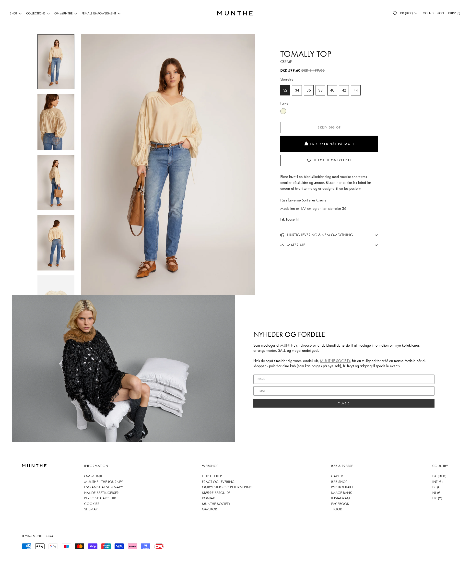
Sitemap (90, 509)
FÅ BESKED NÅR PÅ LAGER (332, 144)
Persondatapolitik (100, 498)
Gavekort (210, 509)
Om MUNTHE (94, 476)
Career (337, 476)
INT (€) (437, 481)
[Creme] (283, 111)
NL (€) (436, 492)
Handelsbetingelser (101, 492)
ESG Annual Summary (103, 487)
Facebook (340, 503)
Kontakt (209, 498)
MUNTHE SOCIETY (335, 360)
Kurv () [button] (454, 13)
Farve (284, 103)
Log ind (428, 13)
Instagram (340, 498)
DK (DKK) (439, 476)
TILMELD (344, 403)
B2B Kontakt (342, 487)
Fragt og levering (218, 481)
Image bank (341, 492)
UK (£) (437, 498)
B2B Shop (339, 481)
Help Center (212, 476)
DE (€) (436, 487)
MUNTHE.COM (43, 536)
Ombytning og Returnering (227, 487)
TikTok (336, 509)
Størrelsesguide (216, 492)
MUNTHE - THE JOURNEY (103, 481)
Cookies (91, 503)
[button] (394, 13)
